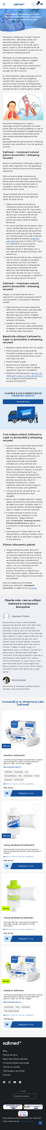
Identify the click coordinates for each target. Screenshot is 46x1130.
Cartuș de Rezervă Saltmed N (19, 845)
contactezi (32, 588)
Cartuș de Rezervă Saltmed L (19, 918)
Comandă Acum (23, 402)
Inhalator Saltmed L (14, 991)
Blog (5, 1051)
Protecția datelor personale (16, 1063)
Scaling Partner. (27, 1121)
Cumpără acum (9, 794)
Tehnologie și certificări (14, 1071)
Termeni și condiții (11, 1067)
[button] (33, 4)
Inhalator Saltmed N (14, 755)
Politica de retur (10, 1055)
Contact (7, 1075)
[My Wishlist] (37, 4)
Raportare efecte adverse (15, 1059)
